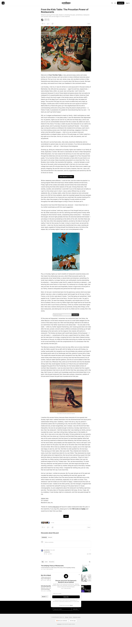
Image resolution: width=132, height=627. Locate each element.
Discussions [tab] (51, 561)
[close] (79, 574)
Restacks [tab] (50, 537)
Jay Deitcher (47, 550)
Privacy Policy (76, 601)
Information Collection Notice (66, 601)
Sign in (128, 3)
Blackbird (56, 507)
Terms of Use (72, 600)
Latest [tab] (46, 561)
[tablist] (47, 537)
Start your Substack (62, 620)
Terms (70, 617)
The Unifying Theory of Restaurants (52, 565)
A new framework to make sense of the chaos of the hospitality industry (58, 567)
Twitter (83, 509)
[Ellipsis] (90, 550)
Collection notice (76, 617)
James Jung (46, 19)
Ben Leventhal (50, 569)
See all (43, 596)
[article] (66, 568)
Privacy (66, 617)
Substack (59, 624)
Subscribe (120, 3)
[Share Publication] (115, 3)
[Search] (112, 3)
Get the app (73, 620)
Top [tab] (42, 561)
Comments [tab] (44, 537)
